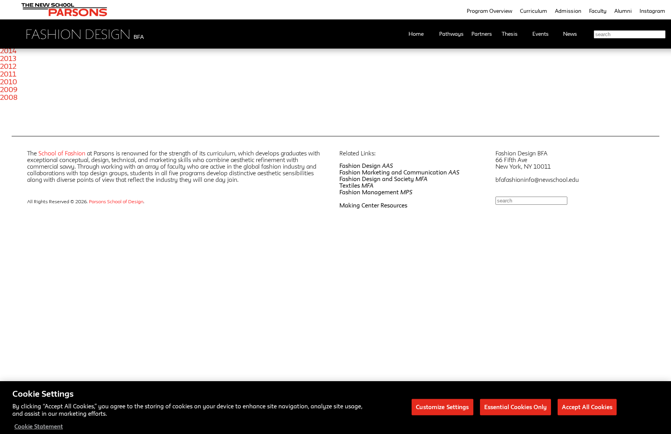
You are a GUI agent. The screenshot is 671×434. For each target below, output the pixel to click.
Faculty (598, 11)
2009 (8, 89)
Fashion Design (366, 165)
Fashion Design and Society (383, 179)
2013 (8, 58)
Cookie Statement (38, 426)
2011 (8, 74)
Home (416, 34)
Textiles (356, 185)
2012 (8, 66)
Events (540, 34)
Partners (481, 34)
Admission (568, 11)
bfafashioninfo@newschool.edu (537, 179)
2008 (8, 97)
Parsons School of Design (116, 201)
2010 (8, 81)
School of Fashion (61, 153)
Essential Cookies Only (515, 406)
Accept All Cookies (587, 406)
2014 (8, 50)
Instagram (652, 11)
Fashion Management (375, 192)
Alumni (623, 11)
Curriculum (533, 11)
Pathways (451, 34)
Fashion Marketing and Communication (399, 172)
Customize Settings (442, 406)
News (570, 34)
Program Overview (489, 11)
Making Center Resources (373, 205)
